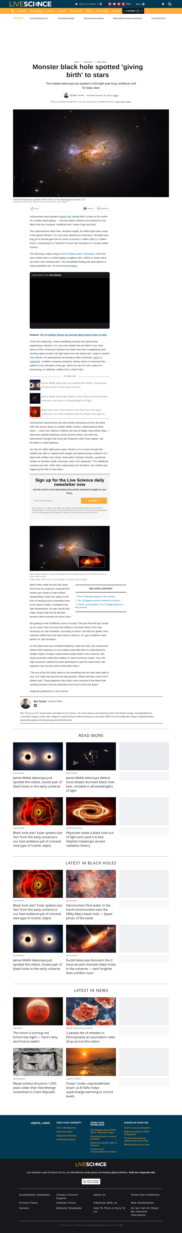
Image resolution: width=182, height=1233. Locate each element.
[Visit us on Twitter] (105, 4)
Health (50, 10)
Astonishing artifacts (66, 1139)
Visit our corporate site (142, 1172)
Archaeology (36, 10)
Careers (24, 1208)
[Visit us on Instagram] (109, 4)
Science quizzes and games (137, 1128)
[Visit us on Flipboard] (118, 4)
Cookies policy (66, 1202)
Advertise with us (105, 1202)
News (116, 95)
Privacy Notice (38, 510)
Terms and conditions (145, 1194)
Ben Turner (78, 95)
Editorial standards (69, 1208)
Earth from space (64, 1132)
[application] (70, 300)
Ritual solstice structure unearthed (127, 18)
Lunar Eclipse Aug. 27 (39, 18)
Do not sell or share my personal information (145, 1211)
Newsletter (104, 208)
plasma (50, 600)
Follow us (90, 208)
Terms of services (64, 508)
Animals (22, 10)
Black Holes (101, 62)
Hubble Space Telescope (81, 254)
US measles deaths (66, 18)
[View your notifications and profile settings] (163, 4)
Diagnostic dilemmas (66, 1135)
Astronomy (88, 62)
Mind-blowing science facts (137, 1144)
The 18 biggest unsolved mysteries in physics (99, 600)
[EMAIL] (36, 705)
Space (90, 10)
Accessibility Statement (34, 1194)
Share (36, 208)
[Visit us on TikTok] (123, 4)
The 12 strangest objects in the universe (96, 596)
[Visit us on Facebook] (100, 4)
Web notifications (142, 1202)
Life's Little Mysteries (66, 1128)
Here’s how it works (123, 102)
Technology (102, 10)
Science (62, 10)
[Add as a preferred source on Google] (91, 1181)
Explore (116, 10)
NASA (62, 254)
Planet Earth (76, 10)
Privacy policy (28, 1202)
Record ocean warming (94, 18)
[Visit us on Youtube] (114, 4)
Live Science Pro (158, 18)
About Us (100, 1194)
